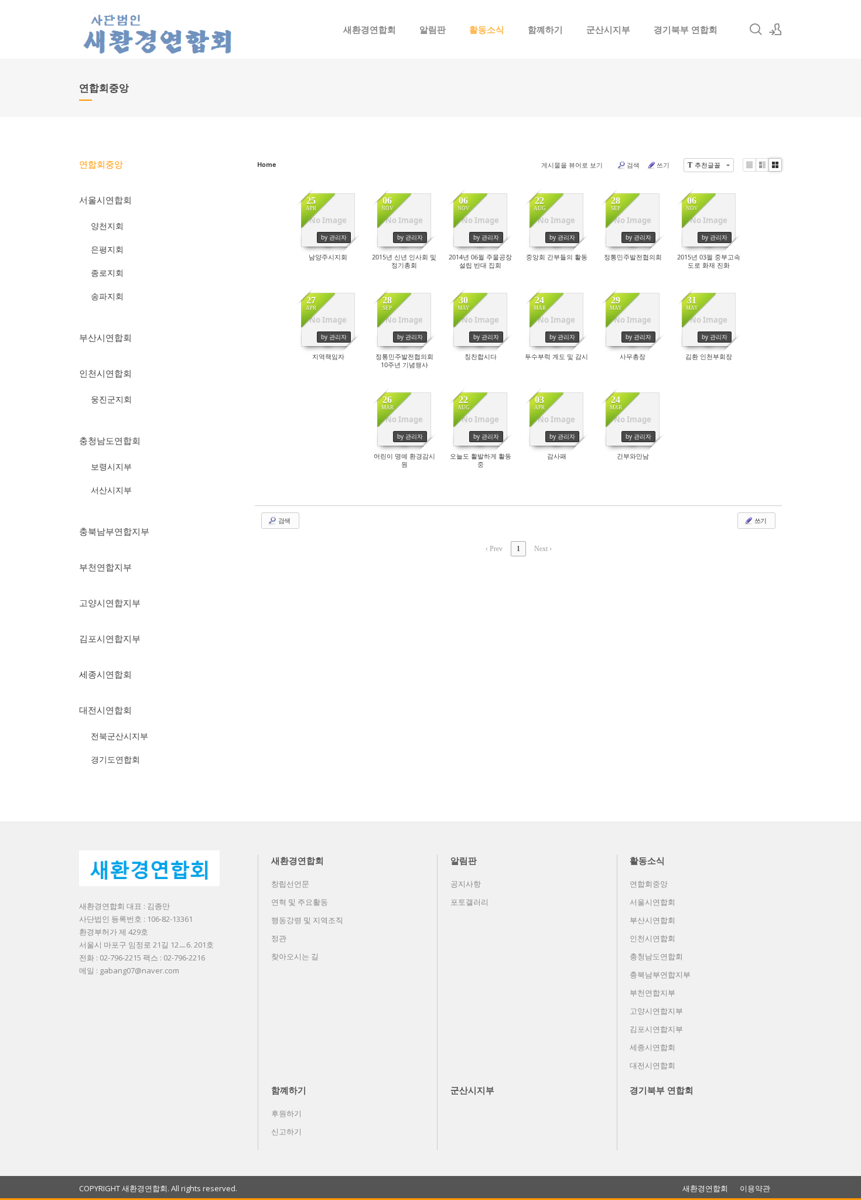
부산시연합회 (105, 337)
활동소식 (486, 29)
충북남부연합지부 (114, 531)
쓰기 (663, 164)
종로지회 (107, 272)
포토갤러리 (469, 902)
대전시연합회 (105, 710)
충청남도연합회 (110, 440)
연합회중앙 (101, 164)
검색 (633, 164)
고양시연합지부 (110, 602)
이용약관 (755, 1188)
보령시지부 (111, 466)
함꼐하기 (545, 29)
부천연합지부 (105, 567)
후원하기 (286, 1113)
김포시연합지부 (110, 638)
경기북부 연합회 (686, 29)
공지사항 (465, 883)
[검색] (755, 29)
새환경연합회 (369, 29)
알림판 (432, 29)
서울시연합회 (105, 200)
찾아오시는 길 (295, 956)
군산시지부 (608, 29)
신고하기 (286, 1131)
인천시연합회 (105, 373)
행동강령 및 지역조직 (307, 920)
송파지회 (107, 296)
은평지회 (107, 249)
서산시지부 (111, 489)
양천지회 (107, 225)
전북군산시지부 (119, 735)
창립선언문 (290, 883)
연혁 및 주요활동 (299, 902)
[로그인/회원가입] (775, 29)
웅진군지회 (111, 399)
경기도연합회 (115, 759)
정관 (278, 938)
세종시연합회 (105, 674)
